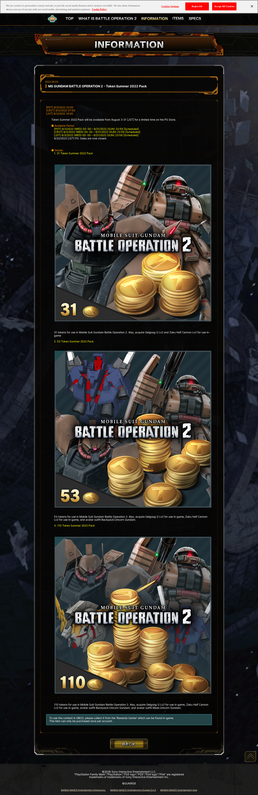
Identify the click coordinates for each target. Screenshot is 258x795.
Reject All (197, 6)
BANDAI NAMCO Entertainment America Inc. (83, 790)
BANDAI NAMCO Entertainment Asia (178, 790)
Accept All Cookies (224, 6)
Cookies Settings (170, 6)
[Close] (252, 6)
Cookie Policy (99, 9)
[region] (129, 6)
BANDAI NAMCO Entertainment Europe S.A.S (133, 790)
